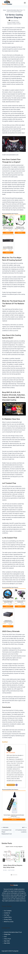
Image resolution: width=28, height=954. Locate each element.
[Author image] (9, 21)
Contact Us (7, 913)
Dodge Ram (7, 934)
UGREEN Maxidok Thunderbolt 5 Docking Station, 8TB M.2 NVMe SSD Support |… (8, 622)
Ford (5, 936)
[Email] (16, 785)
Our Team (6, 915)
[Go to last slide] (4, 860)
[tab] (11, 874)
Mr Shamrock (15, 20)
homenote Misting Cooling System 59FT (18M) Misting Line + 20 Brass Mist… (8, 602)
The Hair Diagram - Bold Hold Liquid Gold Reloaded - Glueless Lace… (14, 816)
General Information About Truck (13, 932)
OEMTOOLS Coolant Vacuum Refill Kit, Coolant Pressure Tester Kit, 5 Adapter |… (20, 229)
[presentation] (14, 854)
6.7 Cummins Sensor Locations (20, 830)
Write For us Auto (8, 921)
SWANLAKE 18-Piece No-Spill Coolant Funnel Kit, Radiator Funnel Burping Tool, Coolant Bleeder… (8, 229)
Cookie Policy (8, 917)
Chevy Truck (7, 939)
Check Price (8, 232)
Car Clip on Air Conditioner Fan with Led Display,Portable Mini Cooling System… (20, 602)
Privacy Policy (8, 919)
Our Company (8, 911)
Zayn (6, 870)
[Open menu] (24, 2)
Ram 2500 (7, 943)
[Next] (24, 860)
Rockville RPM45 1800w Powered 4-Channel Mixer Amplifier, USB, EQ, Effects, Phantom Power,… (8, 249)
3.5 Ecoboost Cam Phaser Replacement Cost (7, 831)
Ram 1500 (7, 941)
